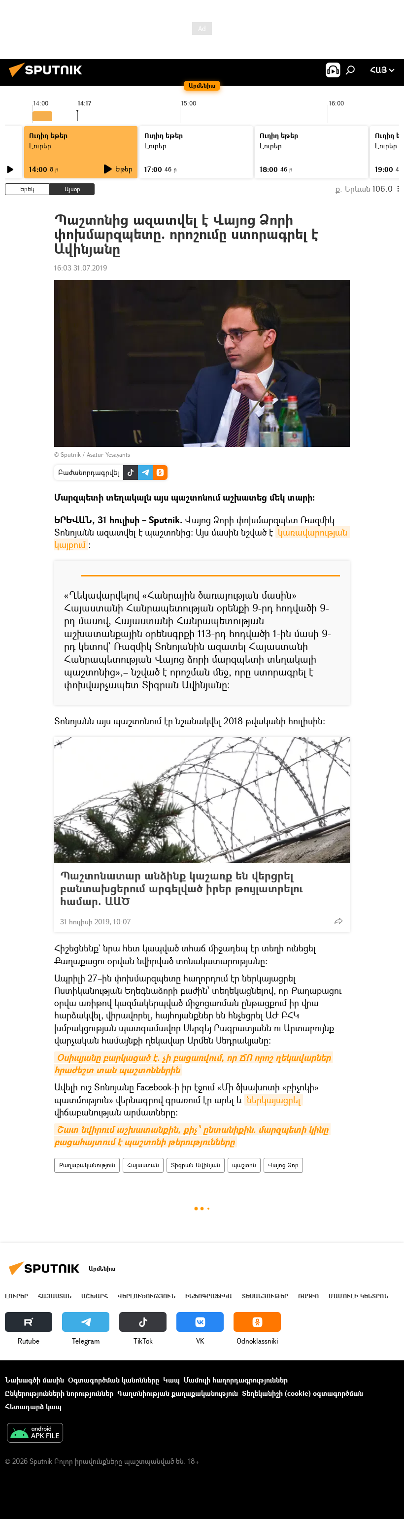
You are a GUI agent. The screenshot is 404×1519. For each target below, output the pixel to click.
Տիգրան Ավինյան (195, 1165)
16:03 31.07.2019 (80, 267)
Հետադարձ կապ (33, 1406)
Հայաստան (143, 1165)
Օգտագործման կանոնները (113, 1379)
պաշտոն (244, 1165)
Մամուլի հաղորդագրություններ (236, 1379)
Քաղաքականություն (87, 1165)
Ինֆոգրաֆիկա (208, 1296)
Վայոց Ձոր (283, 1165)
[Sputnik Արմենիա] (48, 78)
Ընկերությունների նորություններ (59, 1393)
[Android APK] (34, 1434)
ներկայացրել (274, 1100)
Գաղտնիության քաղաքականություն (177, 1393)
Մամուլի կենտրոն (358, 1296)
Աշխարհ (94, 1296)
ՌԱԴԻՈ (308, 1296)
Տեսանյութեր (265, 1296)
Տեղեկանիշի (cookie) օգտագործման (302, 1393)
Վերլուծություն (146, 1296)
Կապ (171, 1379)
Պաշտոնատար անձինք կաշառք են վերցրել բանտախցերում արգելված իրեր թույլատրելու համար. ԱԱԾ (181, 888)
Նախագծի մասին (34, 1379)
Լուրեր (40, 145)
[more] (338, 921)
